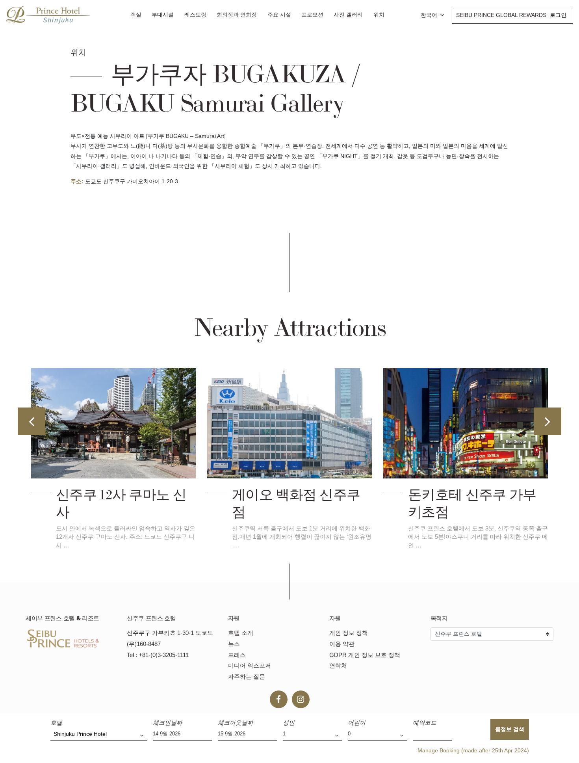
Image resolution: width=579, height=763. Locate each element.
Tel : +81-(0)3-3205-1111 (158, 654)
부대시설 (163, 14)
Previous (31, 421)
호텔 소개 (240, 632)
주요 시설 (279, 14)
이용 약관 (341, 643)
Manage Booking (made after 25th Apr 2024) (473, 750)
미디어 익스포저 (249, 665)
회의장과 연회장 (237, 14)
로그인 (558, 15)
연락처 (338, 665)
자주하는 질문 (246, 676)
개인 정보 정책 (348, 632)
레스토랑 (195, 14)
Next (547, 421)
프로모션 (312, 14)
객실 (135, 14)
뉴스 (234, 643)
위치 (378, 14)
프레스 (237, 654)
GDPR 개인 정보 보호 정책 (364, 654)
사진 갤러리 (348, 14)
